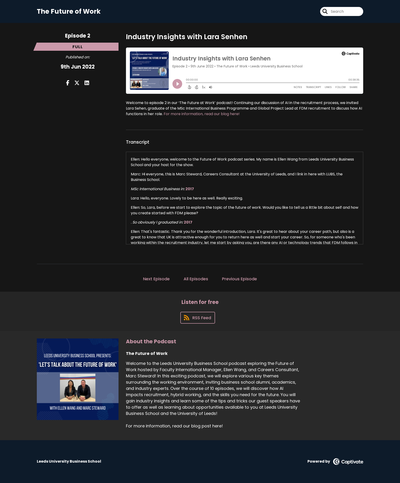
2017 (189, 189)
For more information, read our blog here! (202, 114)
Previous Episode (239, 279)
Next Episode (156, 279)
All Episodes (196, 279)
